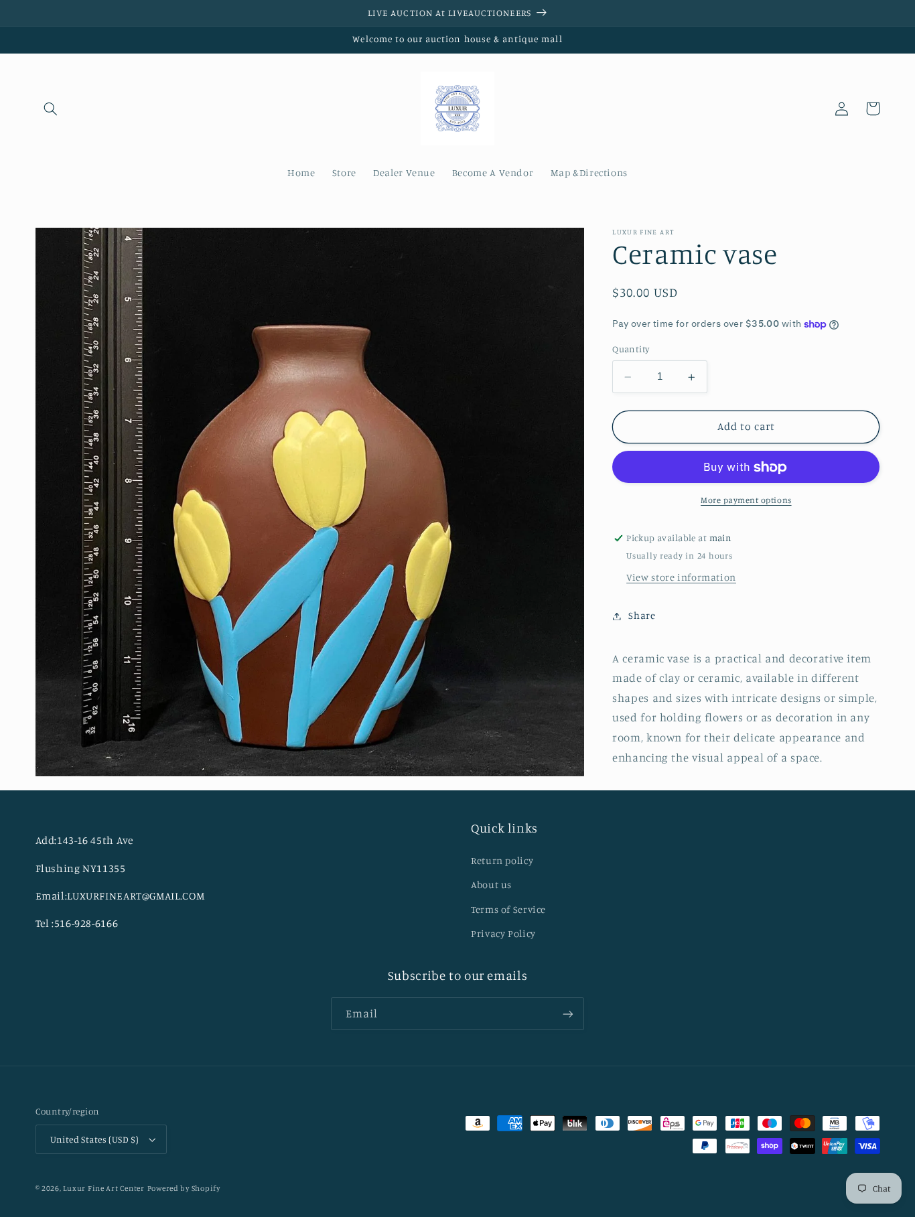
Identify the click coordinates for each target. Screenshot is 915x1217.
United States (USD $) (94, 1139)
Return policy (502, 860)
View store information (681, 577)
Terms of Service (508, 909)
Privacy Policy (503, 933)
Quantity (630, 349)
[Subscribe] (568, 1013)
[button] (51, 108)
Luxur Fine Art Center (103, 1188)
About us (491, 884)
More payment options (746, 501)
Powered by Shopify (183, 1188)
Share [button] (641, 616)
